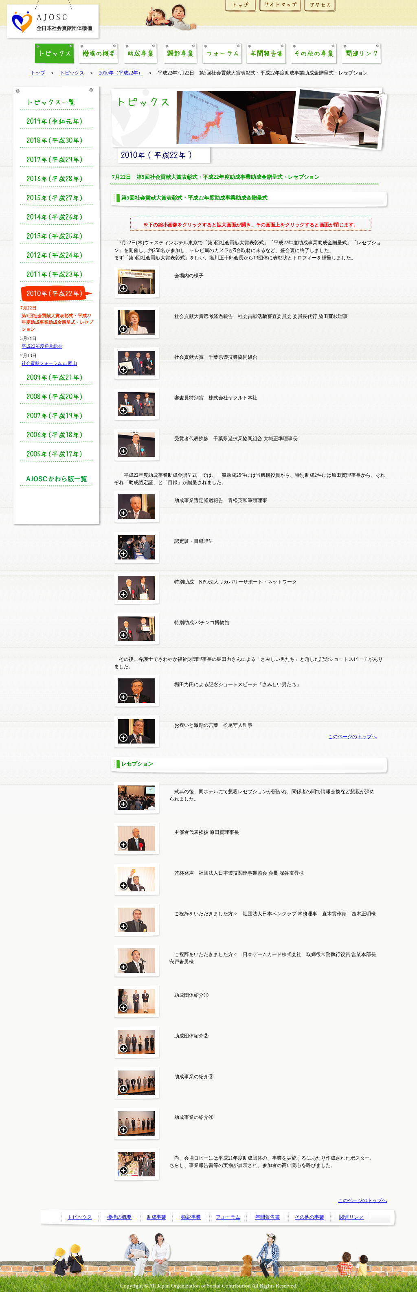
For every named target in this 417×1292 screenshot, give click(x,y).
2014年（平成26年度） (56, 217)
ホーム (240, 8)
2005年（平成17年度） (56, 454)
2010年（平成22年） (121, 73)
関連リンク (361, 53)
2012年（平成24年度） (56, 255)
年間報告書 (266, 53)
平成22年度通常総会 (42, 346)
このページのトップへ (352, 736)
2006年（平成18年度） (56, 435)
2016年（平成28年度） (56, 179)
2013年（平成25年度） (56, 236)
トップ (38, 73)
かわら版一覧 (56, 478)
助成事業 (140, 53)
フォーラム (222, 53)
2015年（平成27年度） (56, 198)
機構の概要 (98, 53)
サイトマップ (280, 8)
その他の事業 (314, 53)
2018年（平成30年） (56, 140)
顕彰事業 (180, 53)
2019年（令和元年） (56, 121)
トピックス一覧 (56, 102)
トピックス (72, 73)
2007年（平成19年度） (56, 416)
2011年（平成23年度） (56, 274)
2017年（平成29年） (56, 159)
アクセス (320, 8)
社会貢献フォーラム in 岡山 (49, 363)
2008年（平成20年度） (56, 396)
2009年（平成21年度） (56, 377)
